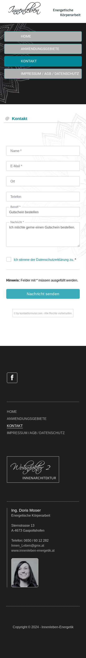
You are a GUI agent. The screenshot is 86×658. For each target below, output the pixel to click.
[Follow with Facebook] (12, 378)
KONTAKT (29, 61)
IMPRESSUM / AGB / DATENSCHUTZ (50, 74)
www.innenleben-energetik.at (32, 550)
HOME (26, 36)
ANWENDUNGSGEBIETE (40, 49)
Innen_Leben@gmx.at (27, 545)
